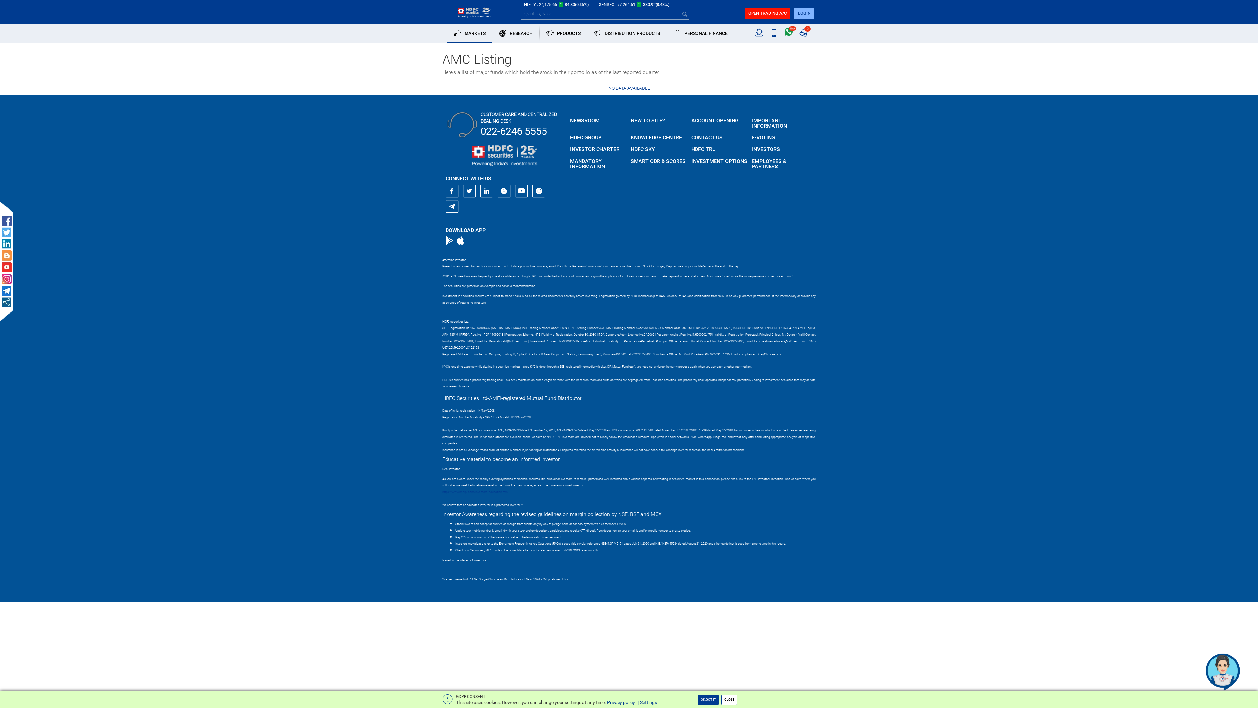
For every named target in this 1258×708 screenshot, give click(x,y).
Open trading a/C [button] (767, 13)
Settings (648, 702)
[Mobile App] (774, 32)
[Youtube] (521, 191)
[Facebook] (452, 191)
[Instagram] (538, 191)
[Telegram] (452, 206)
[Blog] (504, 191)
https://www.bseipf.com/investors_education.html (475, 492)
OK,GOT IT (708, 699)
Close (729, 699)
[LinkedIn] (486, 191)
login (804, 13)
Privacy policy (621, 702)
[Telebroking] (759, 32)
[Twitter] (469, 191)
